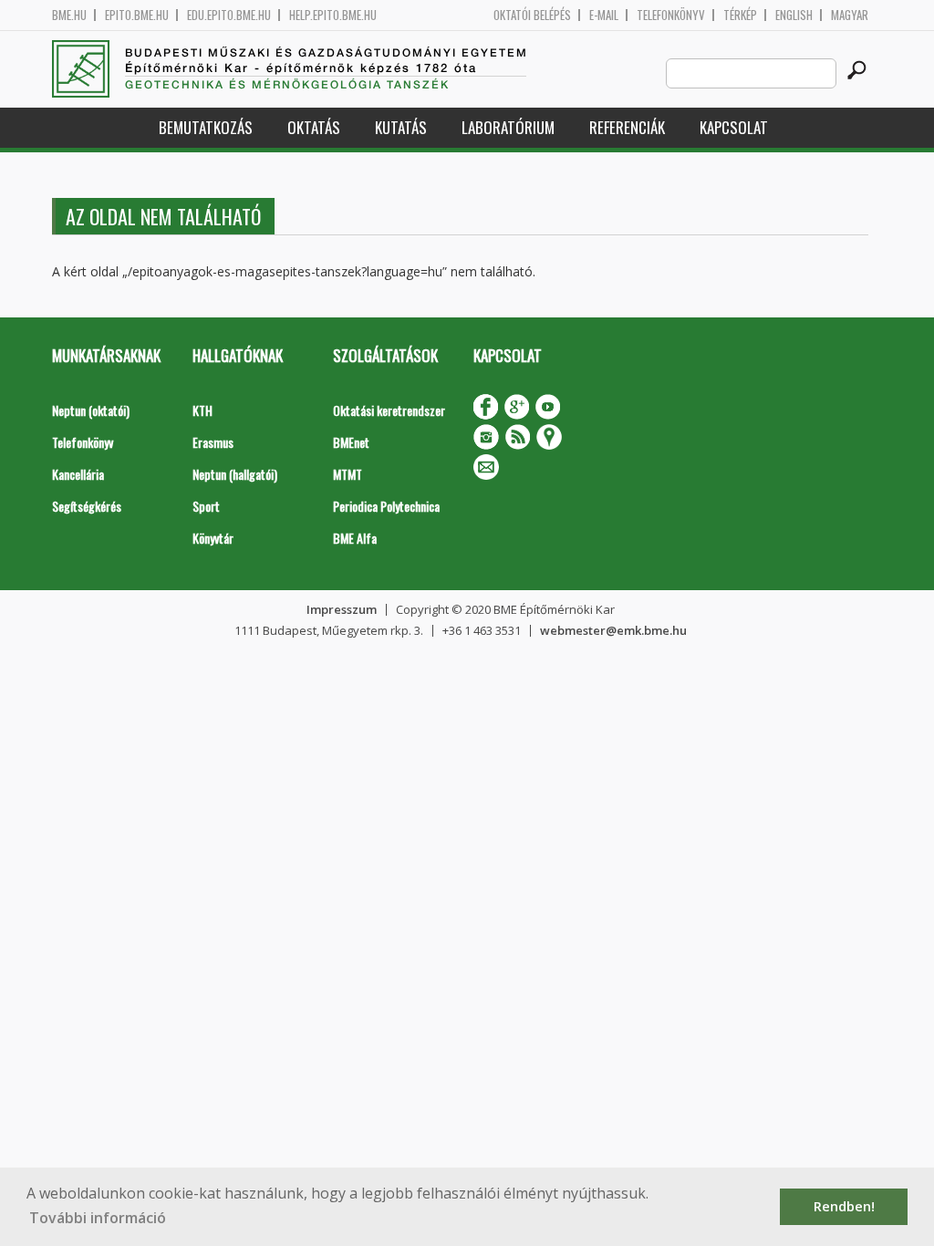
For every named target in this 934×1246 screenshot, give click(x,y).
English (794, 15)
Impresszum (341, 609)
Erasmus (213, 442)
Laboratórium (508, 127)
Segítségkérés (86, 505)
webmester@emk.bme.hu (613, 630)
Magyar (849, 15)
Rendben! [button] (844, 1206)
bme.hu (69, 15)
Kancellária (78, 473)
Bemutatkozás (206, 127)
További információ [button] (97, 1218)
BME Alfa (355, 537)
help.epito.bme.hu (333, 15)
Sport (206, 505)
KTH (202, 410)
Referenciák (627, 127)
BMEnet (351, 442)
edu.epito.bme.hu (229, 15)
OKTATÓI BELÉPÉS (532, 15)
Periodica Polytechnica (386, 505)
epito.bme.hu (137, 15)
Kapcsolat (734, 127)
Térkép (740, 15)
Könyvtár (213, 537)
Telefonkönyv (671, 15)
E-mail (603, 15)
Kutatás (401, 127)
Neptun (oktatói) (91, 410)
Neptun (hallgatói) (234, 473)
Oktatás (313, 127)
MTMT (347, 473)
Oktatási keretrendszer (389, 410)
